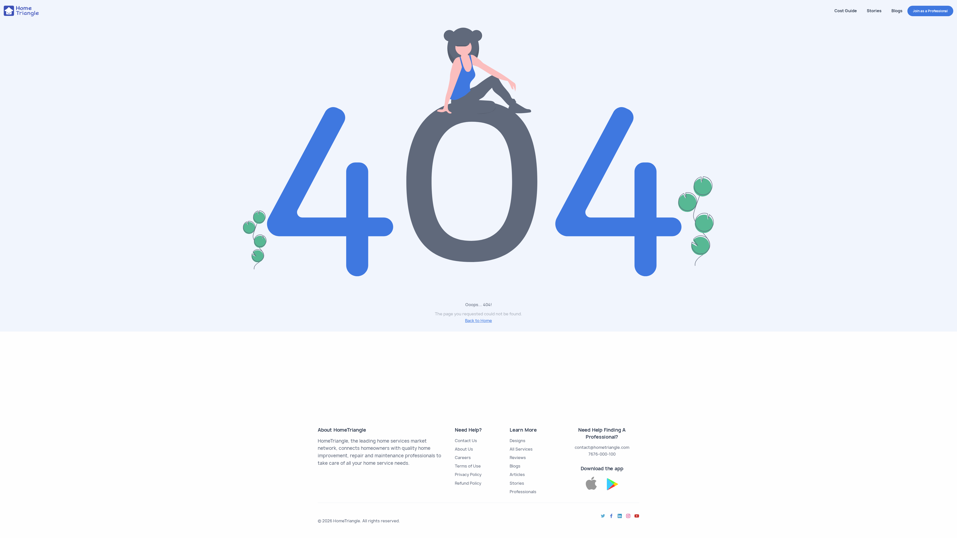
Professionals (523, 491)
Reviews (518, 457)
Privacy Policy (468, 474)
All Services (521, 449)
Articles (517, 474)
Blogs (896, 10)
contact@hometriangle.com (602, 447)
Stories (874, 10)
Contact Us (466, 440)
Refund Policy (468, 483)
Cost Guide (845, 10)
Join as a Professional (930, 11)
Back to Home (478, 320)
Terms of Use (468, 466)
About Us (464, 449)
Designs (517, 440)
